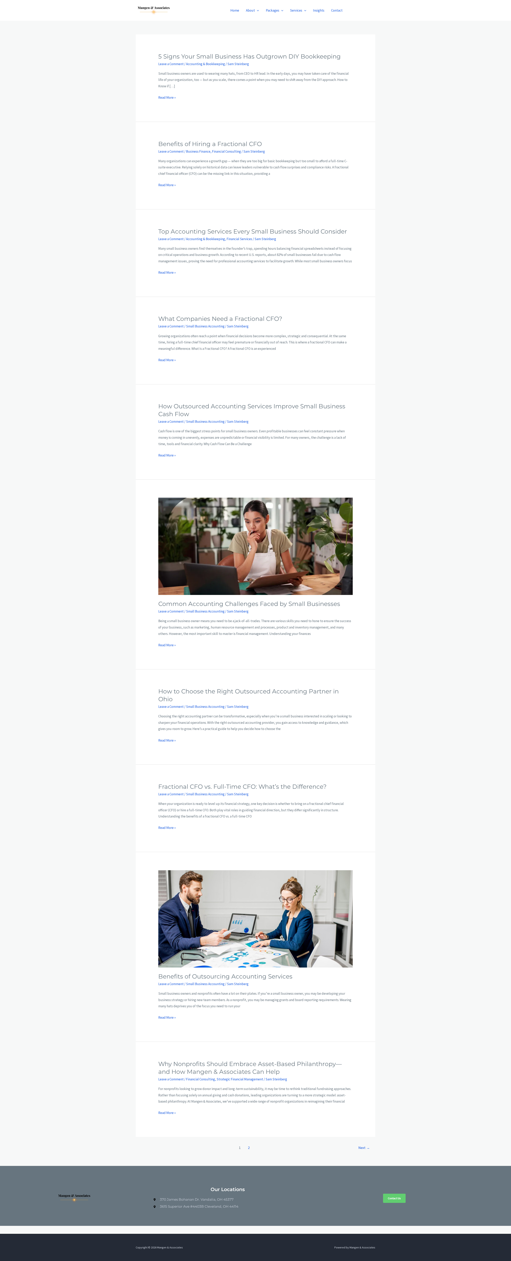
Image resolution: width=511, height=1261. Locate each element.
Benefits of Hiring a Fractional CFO (210, 144)
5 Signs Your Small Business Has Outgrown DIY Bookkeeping (249, 56)
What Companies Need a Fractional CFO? (220, 318)
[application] (257, 10)
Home (234, 10)
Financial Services (239, 239)
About (250, 10)
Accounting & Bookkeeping (205, 64)
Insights (318, 10)
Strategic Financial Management (240, 1079)
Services (296, 10)
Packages (272, 10)
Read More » (167, 97)
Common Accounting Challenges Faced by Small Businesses (249, 604)
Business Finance (198, 151)
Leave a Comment (171, 64)
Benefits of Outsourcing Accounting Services (225, 976)
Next (364, 1147)
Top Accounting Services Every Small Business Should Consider (252, 231)
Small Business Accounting (205, 326)
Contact (337, 10)
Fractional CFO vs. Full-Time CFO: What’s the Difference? (242, 786)
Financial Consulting (226, 151)
